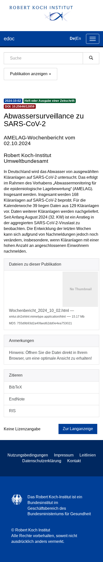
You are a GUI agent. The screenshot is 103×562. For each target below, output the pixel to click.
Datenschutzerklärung (41, 461)
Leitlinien (88, 455)
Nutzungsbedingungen (28, 455)
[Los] (91, 58)
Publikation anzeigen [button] (29, 74)
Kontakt (74, 461)
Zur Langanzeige (78, 429)
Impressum (64, 455)
